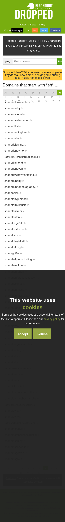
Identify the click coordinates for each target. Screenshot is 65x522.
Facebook (55, 30)
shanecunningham (17, 132)
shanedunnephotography (21, 187)
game (47, 75)
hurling (56, 75)
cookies (32, 307)
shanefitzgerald (15, 223)
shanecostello (15, 114)
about (23, 75)
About (23, 24)
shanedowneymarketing (21, 175)
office (40, 78)
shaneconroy (14, 108)
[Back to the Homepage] (32, 11)
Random (21, 41)
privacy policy (52, 319)
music (25, 78)
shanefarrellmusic (17, 205)
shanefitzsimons (16, 229)
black (31, 75)
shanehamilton (15, 265)
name (33, 78)
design (39, 75)
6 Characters (53, 41)
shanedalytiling (15, 144)
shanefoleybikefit (16, 241)
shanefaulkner (15, 211)
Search (59, 61)
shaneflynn (13, 235)
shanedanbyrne (16, 150)
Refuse (42, 333)
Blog (35, 30)
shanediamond (15, 162)
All (30, 41)
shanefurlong (14, 247)
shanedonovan (15, 169)
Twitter (44, 30)
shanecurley (13, 138)
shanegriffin (13, 253)
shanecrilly (13, 126)
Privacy (41, 24)
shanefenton (14, 217)
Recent (10, 41)
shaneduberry (14, 181)
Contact (32, 24)
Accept (23, 333)
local (18, 78)
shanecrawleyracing (18, 120)
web (47, 78)
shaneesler (13, 193)
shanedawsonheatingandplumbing (22, 156)
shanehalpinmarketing (20, 259)
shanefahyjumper (17, 199)
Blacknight (17, 30)
